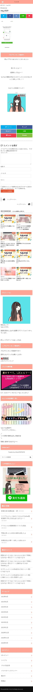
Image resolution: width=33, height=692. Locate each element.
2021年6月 (4, 601)
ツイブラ (4, 660)
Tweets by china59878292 (16, 452)
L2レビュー (5, 655)
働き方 (3, 676)
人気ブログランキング (7, 361)
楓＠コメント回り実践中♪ (10, 577)
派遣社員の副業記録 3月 (12, 511)
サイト (2, 180)
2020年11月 (5, 638)
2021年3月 (4, 617)
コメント (4, 152)
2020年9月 (4, 643)
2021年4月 (4, 612)
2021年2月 (4, 622)
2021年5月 (4, 607)
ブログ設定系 (5, 665)
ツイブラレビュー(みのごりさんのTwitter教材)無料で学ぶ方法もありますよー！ (15, 518)
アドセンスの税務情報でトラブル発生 (13, 527)
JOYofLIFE (11, 689)
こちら (22, 392)
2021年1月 (4, 627)
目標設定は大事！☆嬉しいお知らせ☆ (13, 541)
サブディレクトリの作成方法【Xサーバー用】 (16, 569)
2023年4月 (4, 596)
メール (3, 173)
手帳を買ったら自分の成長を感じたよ (13, 534)
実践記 (3, 681)
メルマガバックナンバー (9, 670)
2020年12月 (5, 632)
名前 (3, 166)
